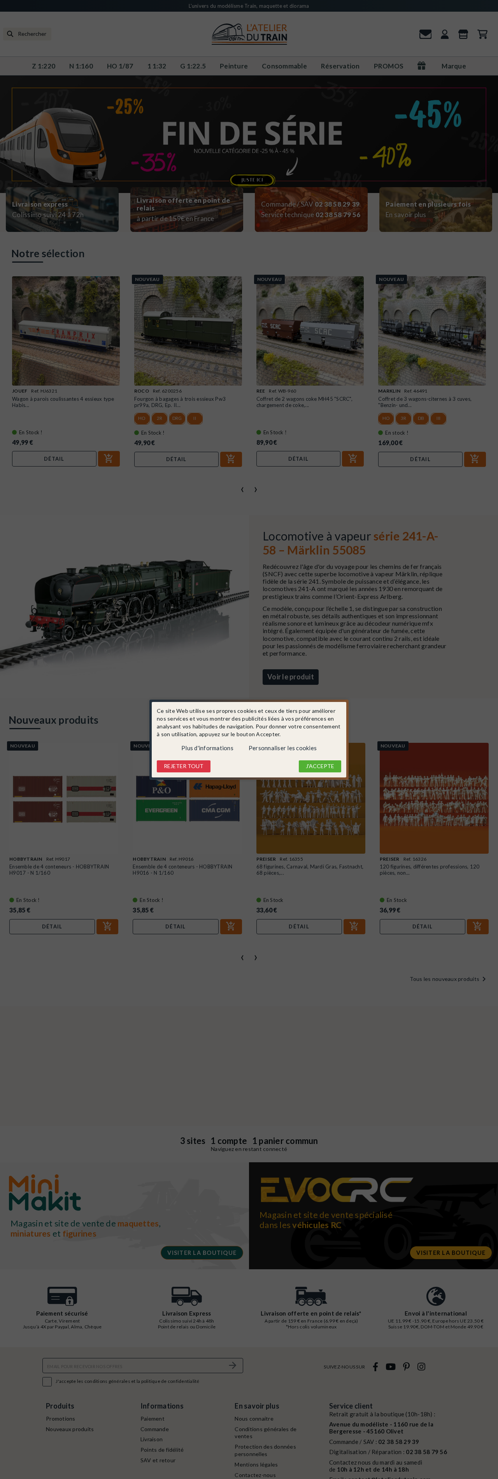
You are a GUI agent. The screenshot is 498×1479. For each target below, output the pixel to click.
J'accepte (320, 766)
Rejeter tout (183, 766)
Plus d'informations (207, 747)
